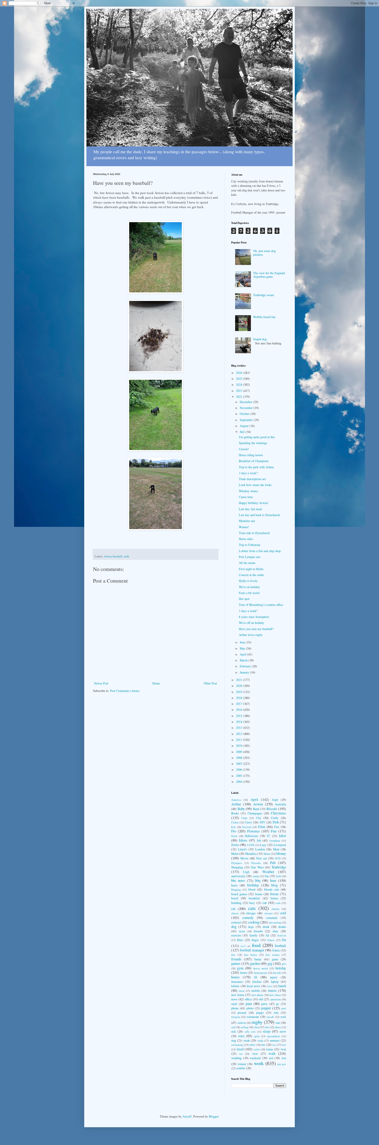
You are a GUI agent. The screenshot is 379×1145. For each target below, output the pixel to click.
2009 (239, 752)
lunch (282, 985)
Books (235, 813)
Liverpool (280, 845)
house (235, 976)
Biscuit (271, 808)
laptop (275, 981)
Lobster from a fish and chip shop (260, 551)
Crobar (235, 822)
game (275, 959)
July (243, 432)
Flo (233, 831)
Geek (234, 836)
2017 (239, 704)
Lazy (263, 845)
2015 (239, 716)
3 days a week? (248, 473)
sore (241, 1035)
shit (267, 1027)
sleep (266, 1031)
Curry (248, 822)
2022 (239, 396)
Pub (272, 862)
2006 (239, 769)
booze (274, 893)
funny (257, 959)
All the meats (247, 563)
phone (235, 1008)
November (247, 408)
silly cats (250, 1031)
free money (272, 955)
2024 (239, 384)
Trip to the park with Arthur (256, 467)
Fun (273, 831)
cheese (235, 913)
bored (234, 898)
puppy (260, 1012)
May (243, 648)
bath (278, 876)
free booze (250, 955)
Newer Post (101, 683)
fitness (271, 940)
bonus (258, 894)
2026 (239, 373)
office (248, 999)
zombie (240, 1068)
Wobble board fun (264, 317)
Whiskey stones (248, 491)
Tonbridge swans (263, 295)
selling (244, 1027)
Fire (276, 827)
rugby (257, 1022)
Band (256, 809)
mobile (255, 990)
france (276, 950)
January (245, 672)
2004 (239, 782)
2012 (239, 734)
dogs (251, 927)
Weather (268, 871)
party (264, 1004)
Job (259, 840)
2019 (239, 692)
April (243, 654)
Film (261, 826)
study (260, 1040)
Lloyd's (242, 849)
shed (256, 1027)
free (233, 955)
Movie (244, 858)
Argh (275, 800)
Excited (246, 827)
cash (278, 903)
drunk (242, 931)
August (244, 426)
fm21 (243, 946)
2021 (239, 680)
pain (249, 1003)
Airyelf (186, 1116)
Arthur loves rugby (251, 635)
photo (250, 1008)
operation (275, 999)
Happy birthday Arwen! (253, 503)
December (246, 402)
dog (233, 926)
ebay (275, 931)
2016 (239, 710)
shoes (278, 1027)
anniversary (238, 876)
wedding (236, 1058)
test (284, 1045)
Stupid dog (260, 339)
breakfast (254, 898)
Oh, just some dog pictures (264, 253)
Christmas (278, 813)
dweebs (258, 931)
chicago (251, 913)
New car (261, 858)
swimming (237, 1045)
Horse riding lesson (251, 455)
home (243, 972)
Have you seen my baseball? (256, 629)
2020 (239, 686)
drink (266, 927)
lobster (235, 986)
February (246, 666)
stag (233, 1040)
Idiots (243, 840)
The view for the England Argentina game (269, 275)
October (245, 414)
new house (237, 995)
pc (277, 1004)
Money (281, 853)
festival (281, 935)
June (243, 642)
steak (247, 1040)
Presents (256, 863)
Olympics (236, 863)
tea (274, 1045)
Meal (276, 849)
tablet (252, 1045)
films (240, 940)
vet (241, 1054)
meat (242, 991)
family (253, 935)
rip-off (270, 1017)
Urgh (246, 872)
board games (239, 894)
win (283, 1058)
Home (156, 683)
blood (251, 889)
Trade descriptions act (252, 479)
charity (275, 909)
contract (236, 922)
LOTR (250, 845)
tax (263, 1044)
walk (126, 556)
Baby (241, 808)
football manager (252, 949)
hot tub (277, 973)
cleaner (268, 913)
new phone (258, 995)
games (235, 963)
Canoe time (246, 497)
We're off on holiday (251, 623)
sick (233, 1031)
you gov (281, 1064)
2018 (239, 698)
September (247, 420)
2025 (239, 378)
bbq (257, 880)
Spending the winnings (253, 443)
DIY (262, 822)
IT (268, 836)
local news (253, 986)
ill (255, 976)
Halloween (251, 836)
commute (271, 918)
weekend (255, 1058)
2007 (239, 764)
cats (252, 908)
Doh (276, 822)
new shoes (275, 995)
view (255, 1053)
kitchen (256, 981)
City (258, 818)
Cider (244, 818)
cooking (253, 922)
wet (271, 1058)
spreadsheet (273, 1036)
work (259, 1063)
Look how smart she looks (255, 485)
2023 (239, 391)
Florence (253, 831)
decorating (275, 922)
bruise (274, 898)
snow (283, 1031)
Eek (233, 827)
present (242, 1012)
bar (267, 876)
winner (242, 1064)
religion (235, 1017)
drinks (282, 927)
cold (283, 912)
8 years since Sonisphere (254, 617)
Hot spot (244, 599)
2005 (239, 776)
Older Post (210, 683)
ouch (234, 1004)
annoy (256, 876)
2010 (239, 746)
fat (267, 935)
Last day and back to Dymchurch (259, 515)
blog (274, 885)
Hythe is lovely (248, 581)
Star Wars (257, 867)
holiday (280, 967)
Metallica (251, 854)
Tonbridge (279, 867)
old (261, 999)
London (260, 849)
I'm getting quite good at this (257, 437)
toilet (257, 1049)
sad (233, 1027)
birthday (253, 885)
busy (252, 903)
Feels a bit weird (249, 593)
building (236, 903)
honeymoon (260, 973)
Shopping (237, 867)
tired (240, 1048)
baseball (117, 556)
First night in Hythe (251, 569)
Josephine (274, 841)
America (236, 800)
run (278, 1023)
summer (275, 1040)
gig (270, 963)
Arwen (107, 556)
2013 (239, 728)
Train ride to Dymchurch (254, 533)
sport (256, 1036)
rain (276, 1012)
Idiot (282, 835)
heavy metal (260, 968)
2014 (239, 722)
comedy (248, 917)
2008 (239, 758)
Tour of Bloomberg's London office (261, 605)
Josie (235, 844)
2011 (239, 740)
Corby (275, 818)
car (265, 902)
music (272, 990)
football (280, 945)
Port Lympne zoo (249, 557)
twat (283, 1049)
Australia (280, 804)
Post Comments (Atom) (124, 691)
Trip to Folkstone (249, 545)
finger (255, 940)
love (269, 986)
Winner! (244, 527)
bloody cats (271, 889)
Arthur (236, 804)
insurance (237, 981)
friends (236, 958)
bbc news (238, 880)
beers (234, 885)
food (256, 945)
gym (240, 967)
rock (283, 1017)
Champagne (255, 813)
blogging (236, 889)
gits (284, 964)
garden (255, 963)
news (234, 999)
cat (233, 908)
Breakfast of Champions (254, 461)
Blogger (213, 1116)
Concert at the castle (251, 575)
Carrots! (244, 449)
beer (273, 880)
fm (284, 939)
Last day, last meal (250, 509)
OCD (278, 858)
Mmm (267, 854)
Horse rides (246, 539)
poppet (266, 1007)
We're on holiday (249, 587)
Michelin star (247, 521)
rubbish (242, 1023)
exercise (236, 935)
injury (273, 977)
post (283, 1008)
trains (269, 1049)
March (244, 660)
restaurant (253, 1017)
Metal (234, 854)
